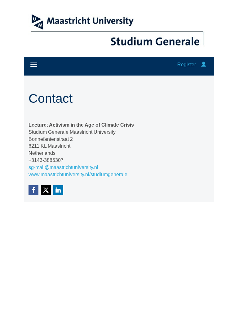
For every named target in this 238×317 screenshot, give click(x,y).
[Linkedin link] (58, 190)
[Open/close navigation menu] (34, 64)
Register (186, 64)
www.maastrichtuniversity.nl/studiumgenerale (78, 174)
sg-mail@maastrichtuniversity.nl (63, 167)
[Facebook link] (33, 190)
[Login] (203, 64)
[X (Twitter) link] (46, 190)
